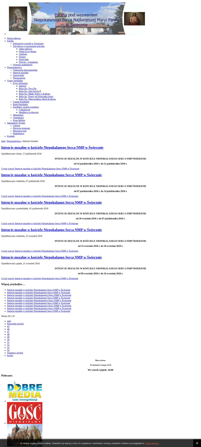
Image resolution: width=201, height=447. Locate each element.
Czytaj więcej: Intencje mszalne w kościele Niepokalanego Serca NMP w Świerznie (40, 168)
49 (8, 337)
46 (8, 329)
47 (8, 331)
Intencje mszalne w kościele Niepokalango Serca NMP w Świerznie (51, 175)
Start (3, 141)
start (9, 321)
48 (8, 334)
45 (8, 326)
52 (8, 345)
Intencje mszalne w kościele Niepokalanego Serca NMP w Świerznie (52, 147)
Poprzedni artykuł (15, 323)
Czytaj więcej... (152, 443)
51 (8, 342)
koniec (10, 355)
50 (8, 339)
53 (8, 347)
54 (8, 350)
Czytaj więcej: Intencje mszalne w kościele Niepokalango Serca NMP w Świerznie (39, 196)
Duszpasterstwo (14, 141)
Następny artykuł (15, 353)
